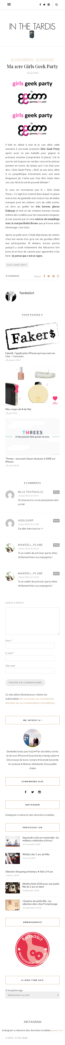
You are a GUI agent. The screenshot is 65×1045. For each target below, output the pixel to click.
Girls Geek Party (17, 265)
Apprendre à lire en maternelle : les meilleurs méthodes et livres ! (40, 839)
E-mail (9, 653)
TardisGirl (26, 293)
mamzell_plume (30, 544)
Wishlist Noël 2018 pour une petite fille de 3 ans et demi (40, 885)
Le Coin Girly (45, 59)
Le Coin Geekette (22, 59)
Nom (8, 640)
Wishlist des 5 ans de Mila (35, 854)
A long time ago (14, 990)
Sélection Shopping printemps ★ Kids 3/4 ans (29, 871)
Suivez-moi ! (57, 1030)
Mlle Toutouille (30, 491)
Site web (10, 665)
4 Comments (12, 275)
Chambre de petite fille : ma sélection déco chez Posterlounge (39, 902)
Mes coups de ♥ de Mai (18, 409)
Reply (56, 492)
